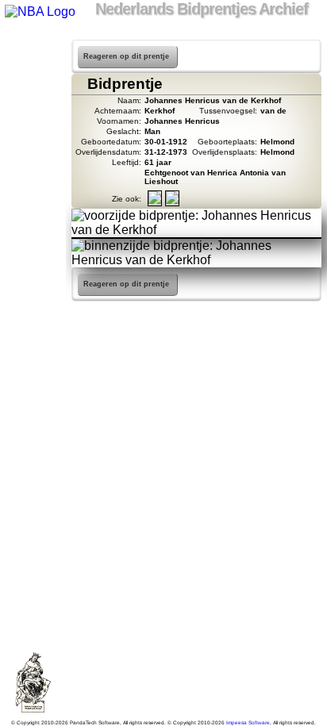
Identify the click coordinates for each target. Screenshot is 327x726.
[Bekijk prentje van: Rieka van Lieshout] (154, 201)
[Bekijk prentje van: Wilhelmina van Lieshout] (172, 201)
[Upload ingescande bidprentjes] (33, 151)
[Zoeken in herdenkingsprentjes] (33, 213)
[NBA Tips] (33, 109)
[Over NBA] (38, 11)
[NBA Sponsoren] (33, 254)
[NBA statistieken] (33, 89)
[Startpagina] (33, 48)
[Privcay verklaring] (33, 233)
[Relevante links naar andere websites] (33, 171)
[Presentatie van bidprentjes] (33, 192)
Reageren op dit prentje (126, 56)
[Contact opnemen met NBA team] (33, 130)
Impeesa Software (248, 722)
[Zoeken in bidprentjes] (33, 68)
